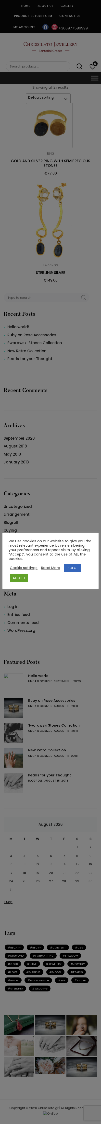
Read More (50, 568)
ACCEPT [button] (19, 578)
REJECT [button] (72, 568)
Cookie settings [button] (24, 568)
